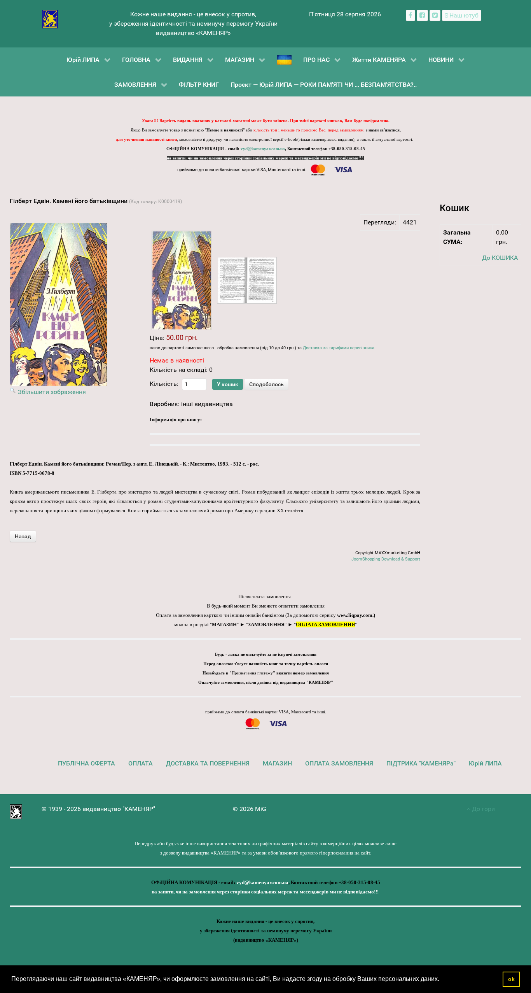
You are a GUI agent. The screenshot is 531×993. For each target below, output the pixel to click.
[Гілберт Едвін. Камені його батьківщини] (181, 280)
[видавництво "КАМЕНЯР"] (50, 18)
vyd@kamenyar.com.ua (263, 149)
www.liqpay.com (354, 615)
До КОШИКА (500, 257)
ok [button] (511, 979)
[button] (442, 980)
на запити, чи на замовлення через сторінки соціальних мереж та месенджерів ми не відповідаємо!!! (265, 158)
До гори (482, 809)
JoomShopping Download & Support (385, 559)
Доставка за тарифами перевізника (338, 347)
